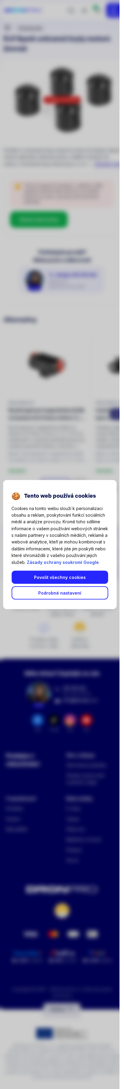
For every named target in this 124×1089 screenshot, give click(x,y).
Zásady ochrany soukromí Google (63, 562)
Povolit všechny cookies (60, 577)
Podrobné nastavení (59, 593)
